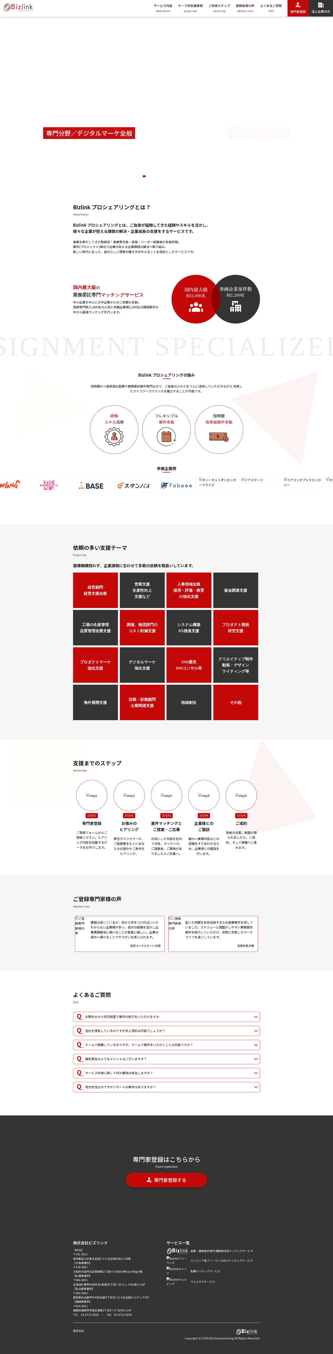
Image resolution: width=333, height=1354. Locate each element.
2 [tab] (117, 176)
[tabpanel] (166, 98)
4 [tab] (216, 176)
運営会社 (78, 1331)
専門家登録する (170, 1180)
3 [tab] (166, 176)
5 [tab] (265, 176)
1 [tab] (68, 176)
